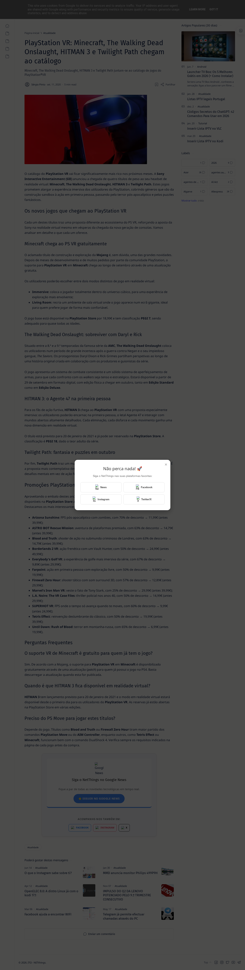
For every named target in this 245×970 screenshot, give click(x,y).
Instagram (103, 499)
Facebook (146, 487)
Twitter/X (146, 499)
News (103, 487)
